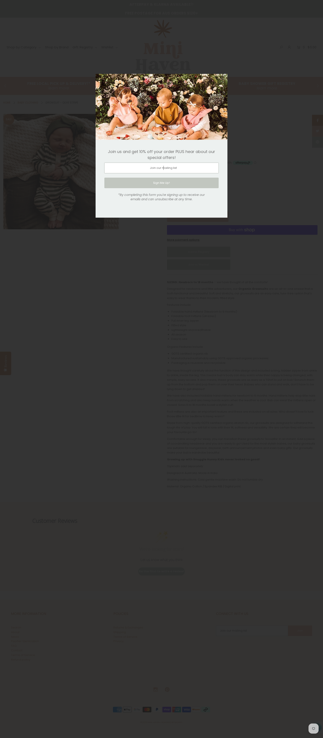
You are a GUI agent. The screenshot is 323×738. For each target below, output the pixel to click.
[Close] (222, 79)
